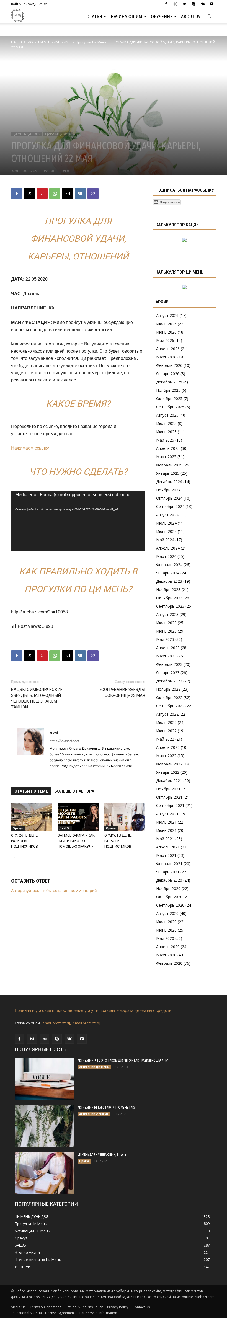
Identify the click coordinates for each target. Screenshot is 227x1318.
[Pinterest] (42, 193)
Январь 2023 (167, 672)
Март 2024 (166, 556)
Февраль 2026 (169, 365)
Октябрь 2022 (169, 697)
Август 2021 (167, 813)
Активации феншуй (93, 1114)
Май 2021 (165, 838)
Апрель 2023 (168, 647)
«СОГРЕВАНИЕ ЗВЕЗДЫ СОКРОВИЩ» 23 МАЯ (122, 692)
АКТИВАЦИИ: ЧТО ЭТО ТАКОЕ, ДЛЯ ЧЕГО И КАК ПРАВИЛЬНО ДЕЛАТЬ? (123, 1060)
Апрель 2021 (168, 847)
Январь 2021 (167, 872)
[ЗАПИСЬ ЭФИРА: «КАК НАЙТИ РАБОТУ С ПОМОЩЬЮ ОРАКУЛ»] (78, 817)
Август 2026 (167, 315)
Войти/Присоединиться (29, 4)
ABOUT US (190, 16)
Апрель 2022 (168, 747)
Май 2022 (165, 739)
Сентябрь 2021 (170, 805)
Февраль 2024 (169, 564)
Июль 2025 (166, 423)
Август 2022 (167, 714)
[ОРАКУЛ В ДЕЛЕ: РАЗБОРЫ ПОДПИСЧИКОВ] (31, 817)
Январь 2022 (167, 772)
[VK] (80, 193)
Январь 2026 (167, 373)
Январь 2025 (167, 473)
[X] (29, 193)
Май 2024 (165, 539)
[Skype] (193, 4)
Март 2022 (166, 755)
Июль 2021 (166, 822)
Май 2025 (165, 440)
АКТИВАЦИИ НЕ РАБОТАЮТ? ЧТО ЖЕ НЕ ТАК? (106, 1107)
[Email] (67, 193)
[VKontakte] (202, 4)
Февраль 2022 (169, 764)
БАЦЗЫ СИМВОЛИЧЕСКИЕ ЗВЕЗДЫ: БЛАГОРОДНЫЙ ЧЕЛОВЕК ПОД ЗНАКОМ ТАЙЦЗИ (37, 698)
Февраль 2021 (169, 863)
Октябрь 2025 (169, 398)
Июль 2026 (166, 323)
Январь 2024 (167, 573)
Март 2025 (166, 456)
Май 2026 (165, 340)
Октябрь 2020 (169, 896)
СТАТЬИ (94, 16)
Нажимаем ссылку (30, 448)
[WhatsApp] (54, 193)
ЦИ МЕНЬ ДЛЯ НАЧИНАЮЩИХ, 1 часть (102, 1154)
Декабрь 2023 (169, 581)
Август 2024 (167, 514)
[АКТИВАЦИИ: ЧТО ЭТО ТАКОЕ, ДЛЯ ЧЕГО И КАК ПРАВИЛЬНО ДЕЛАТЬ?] (44, 1079)
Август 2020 (167, 913)
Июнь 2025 (166, 431)
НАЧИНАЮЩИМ (126, 16)
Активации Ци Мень (94, 1067)
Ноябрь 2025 (168, 390)
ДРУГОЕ (64, 828)
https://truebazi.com (64, 741)
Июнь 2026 (166, 332)
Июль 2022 (166, 722)
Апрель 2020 (168, 946)
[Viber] (93, 193)
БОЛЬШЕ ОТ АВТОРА (74, 791)
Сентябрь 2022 (170, 705)
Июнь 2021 (166, 830)
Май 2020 (165, 938)
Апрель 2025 (168, 448)
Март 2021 (166, 855)
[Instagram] (175, 4)
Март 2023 (166, 656)
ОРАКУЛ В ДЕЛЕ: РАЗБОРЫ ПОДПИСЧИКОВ (24, 840)
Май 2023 (165, 639)
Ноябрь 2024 (168, 489)
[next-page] (23, 857)
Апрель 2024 (168, 548)
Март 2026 (166, 357)
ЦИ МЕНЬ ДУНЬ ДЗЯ (54, 42)
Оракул (18, 828)
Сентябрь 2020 (170, 905)
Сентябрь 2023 (170, 606)
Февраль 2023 (169, 664)
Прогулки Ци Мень (91, 42)
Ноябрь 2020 (168, 888)
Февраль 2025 (169, 465)
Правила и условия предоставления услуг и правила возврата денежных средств (93, 1010)
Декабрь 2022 (169, 680)
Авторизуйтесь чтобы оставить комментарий (54, 890)
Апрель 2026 (168, 348)
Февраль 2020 (169, 963)
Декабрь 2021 (169, 780)
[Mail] (184, 4)
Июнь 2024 (166, 531)
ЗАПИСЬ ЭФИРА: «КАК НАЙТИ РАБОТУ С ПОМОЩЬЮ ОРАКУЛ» (76, 840)
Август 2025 (167, 415)
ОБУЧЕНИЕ (161, 16)
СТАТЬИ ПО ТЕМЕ (31, 791)
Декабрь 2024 (169, 481)
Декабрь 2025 (169, 382)
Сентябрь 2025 (170, 406)
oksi (15, 171)
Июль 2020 (166, 921)
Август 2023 (167, 614)
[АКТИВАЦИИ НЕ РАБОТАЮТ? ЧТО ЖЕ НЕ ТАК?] (44, 1126)
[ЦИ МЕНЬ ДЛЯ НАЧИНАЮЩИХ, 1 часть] (44, 1173)
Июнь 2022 (166, 730)
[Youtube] (212, 4)
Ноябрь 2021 (168, 788)
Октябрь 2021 (169, 797)
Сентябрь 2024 (170, 506)
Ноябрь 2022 (168, 689)
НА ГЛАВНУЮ (22, 42)
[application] (78, 521)
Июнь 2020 (166, 930)
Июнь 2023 (166, 631)
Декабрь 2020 (169, 880)
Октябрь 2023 (169, 597)
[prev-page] (14, 857)
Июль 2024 (166, 523)
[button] (209, 16)
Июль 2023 (166, 622)
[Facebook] (166, 4)
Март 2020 (166, 955)
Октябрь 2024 (169, 498)
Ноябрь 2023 (168, 589)
